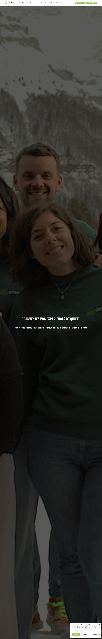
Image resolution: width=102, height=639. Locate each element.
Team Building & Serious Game (26, 2)
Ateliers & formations (38, 2)
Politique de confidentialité (86, 636)
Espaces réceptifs (49, 2)
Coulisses (56, 2)
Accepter (76, 634)
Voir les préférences (95, 634)
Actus (61, 2)
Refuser (85, 634)
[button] (99, 624)
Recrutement (67, 2)
